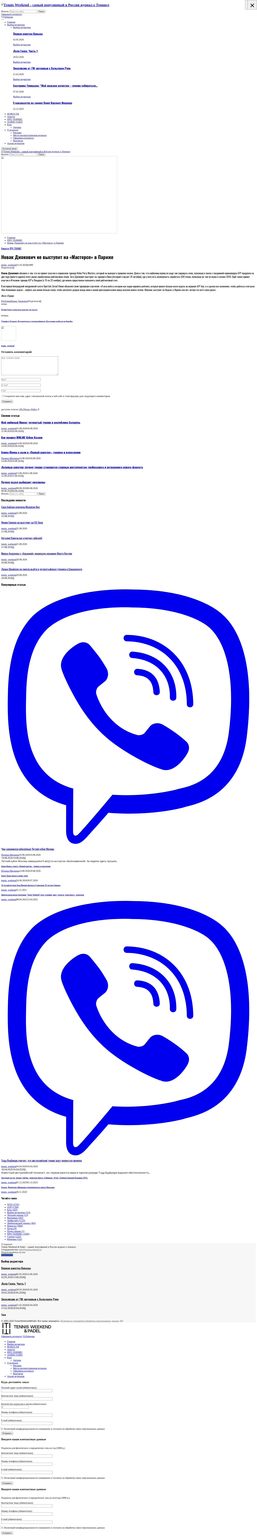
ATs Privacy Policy (28, 409)
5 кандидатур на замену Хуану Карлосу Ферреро (42, 103)
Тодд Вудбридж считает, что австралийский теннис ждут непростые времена (41, 1160)
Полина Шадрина (10, 458)
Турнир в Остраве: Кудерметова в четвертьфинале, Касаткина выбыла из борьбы (37, 321)
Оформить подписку (11, 14)
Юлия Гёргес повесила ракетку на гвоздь (19, 310)
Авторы (17, 127)
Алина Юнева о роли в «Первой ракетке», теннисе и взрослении (40, 452)
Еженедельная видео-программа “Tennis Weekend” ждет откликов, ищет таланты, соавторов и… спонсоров (42, 894)
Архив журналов (15, 143)
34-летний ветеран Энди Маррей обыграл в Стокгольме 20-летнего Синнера (30, 885)
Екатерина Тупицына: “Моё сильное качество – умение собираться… (55, 86)
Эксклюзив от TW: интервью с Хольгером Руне (41, 68)
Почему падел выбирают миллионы (23, 482)
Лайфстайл (16, 1220)
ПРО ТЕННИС (15, 119)
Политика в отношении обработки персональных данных (89, 1321)
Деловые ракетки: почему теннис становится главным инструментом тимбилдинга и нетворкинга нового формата (72, 467)
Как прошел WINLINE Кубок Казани (21, 437)
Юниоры (14, 1239)
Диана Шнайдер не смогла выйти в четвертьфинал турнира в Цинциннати (41, 569)
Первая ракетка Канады (28, 34)
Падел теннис (15, 1231)
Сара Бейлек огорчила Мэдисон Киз (20, 507)
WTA (13, 1204)
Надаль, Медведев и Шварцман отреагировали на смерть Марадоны (28, 1187)
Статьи (14, 1236)
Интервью (15, 1218)
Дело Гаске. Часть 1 (25, 51)
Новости (5, 248)
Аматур (11, 116)
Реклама (17, 132)
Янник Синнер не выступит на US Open (22, 522)
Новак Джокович (19, 301)
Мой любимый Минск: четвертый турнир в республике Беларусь (40, 422)
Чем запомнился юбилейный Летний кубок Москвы (27, 849)
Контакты (18, 140)
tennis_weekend (8, 265)
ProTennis (6, 301)
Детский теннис (17, 1215)
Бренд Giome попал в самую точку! (14, 875)
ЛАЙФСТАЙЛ (14, 122)
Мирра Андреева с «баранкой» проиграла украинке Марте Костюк (36, 553)
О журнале (12, 130)
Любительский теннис (21, 1223)
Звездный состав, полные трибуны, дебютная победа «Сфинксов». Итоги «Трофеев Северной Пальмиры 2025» (44, 1177)
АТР (12, 1207)
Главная (11, 22)
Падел (12, 1228)
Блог (9, 124)
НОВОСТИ (13, 114)
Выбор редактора (16, 24)
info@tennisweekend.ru (30, 1249)
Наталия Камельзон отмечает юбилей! (21, 538)
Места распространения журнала (30, 135)
